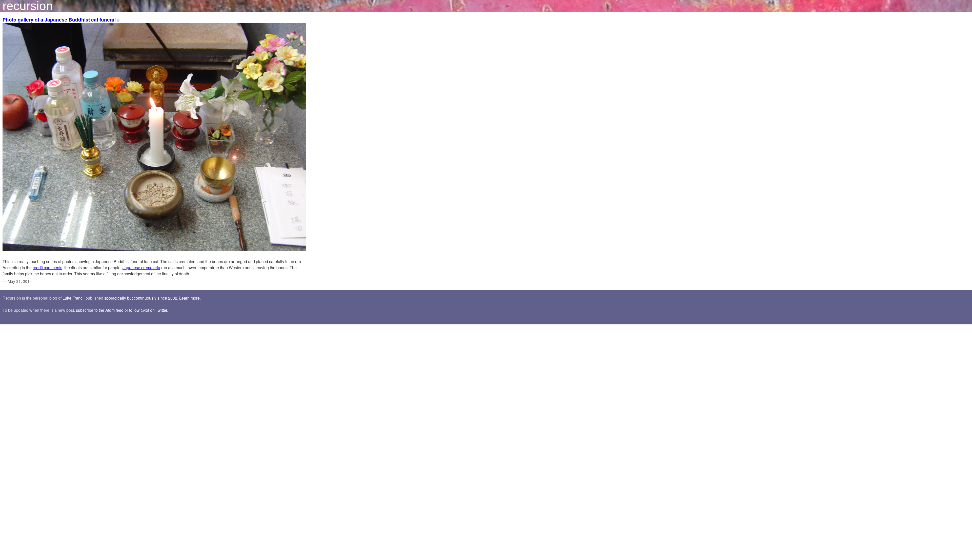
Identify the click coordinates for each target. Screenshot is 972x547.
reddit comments (47, 267)
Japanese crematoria (141, 267)
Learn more (189, 298)
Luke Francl (73, 298)
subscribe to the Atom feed (100, 310)
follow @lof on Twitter (148, 310)
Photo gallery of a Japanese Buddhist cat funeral (59, 19)
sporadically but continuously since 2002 (140, 298)
